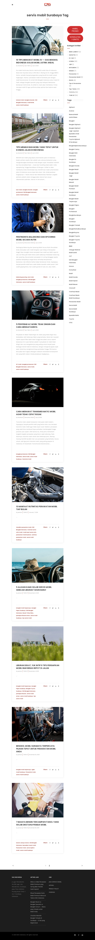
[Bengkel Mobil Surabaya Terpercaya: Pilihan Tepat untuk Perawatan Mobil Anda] (37, 724)
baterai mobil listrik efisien (73, 116)
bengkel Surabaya (72, 220)
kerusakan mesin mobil (29, 845)
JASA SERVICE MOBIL (55, 882)
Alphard (71, 107)
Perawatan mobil (31, 772)
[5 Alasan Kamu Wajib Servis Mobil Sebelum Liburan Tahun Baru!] (37, 565)
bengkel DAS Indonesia (73, 154)
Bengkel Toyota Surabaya (74, 241)
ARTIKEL (51, 885)
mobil (71, 273)
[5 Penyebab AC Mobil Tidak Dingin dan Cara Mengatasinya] (37, 305)
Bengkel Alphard (74, 124)
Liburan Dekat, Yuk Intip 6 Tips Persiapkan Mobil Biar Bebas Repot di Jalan (37, 666)
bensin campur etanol (22, 843)
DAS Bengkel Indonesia (29, 192)
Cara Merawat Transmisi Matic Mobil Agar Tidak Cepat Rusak (36, 413)
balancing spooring (21, 277)
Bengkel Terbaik (74, 225)
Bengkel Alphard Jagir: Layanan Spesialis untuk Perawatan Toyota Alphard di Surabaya (74, 135)
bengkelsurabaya (75, 215)
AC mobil (18, 364)
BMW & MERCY (73, 52)
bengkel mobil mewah (73, 181)
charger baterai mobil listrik (74, 251)
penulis (20, 512)
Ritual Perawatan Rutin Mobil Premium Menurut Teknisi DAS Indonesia (38, 895)
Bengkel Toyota (74, 236)
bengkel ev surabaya (72, 160)
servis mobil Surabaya (22, 105)
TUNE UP (25, 512)
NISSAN (71, 71)
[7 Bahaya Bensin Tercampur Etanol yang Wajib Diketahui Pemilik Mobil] (37, 800)
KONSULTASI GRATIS (75, 38)
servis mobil (30, 367)
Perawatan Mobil (29, 243)
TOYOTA (72, 92)
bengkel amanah (29, 100)
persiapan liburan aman (23, 615)
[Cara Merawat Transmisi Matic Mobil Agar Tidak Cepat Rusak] (37, 392)
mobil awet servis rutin (29, 532)
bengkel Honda (74, 166)
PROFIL (71, 80)
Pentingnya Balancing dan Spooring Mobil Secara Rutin (35, 238)
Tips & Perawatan (75, 83)
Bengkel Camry (74, 149)
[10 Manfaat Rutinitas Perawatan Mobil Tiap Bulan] (37, 484)
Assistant (20, 65)
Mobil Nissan (73, 284)
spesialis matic (74, 315)
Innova (71, 266)
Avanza (71, 111)
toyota (71, 319)
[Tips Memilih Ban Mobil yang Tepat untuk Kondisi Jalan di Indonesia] (37, 128)
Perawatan (72, 74)
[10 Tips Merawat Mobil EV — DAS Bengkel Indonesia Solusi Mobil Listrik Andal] (37, 40)
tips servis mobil (27, 618)
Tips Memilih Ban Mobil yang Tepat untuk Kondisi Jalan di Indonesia (37, 148)
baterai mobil (20, 100)
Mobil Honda (73, 277)
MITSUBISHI (72, 68)
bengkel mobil (73, 169)
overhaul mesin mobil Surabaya (74, 296)
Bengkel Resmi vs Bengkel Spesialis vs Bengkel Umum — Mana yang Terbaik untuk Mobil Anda (37, 906)
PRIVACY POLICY (54, 889)
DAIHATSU (72, 55)
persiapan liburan (21, 693)
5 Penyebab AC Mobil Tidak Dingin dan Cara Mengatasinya (35, 325)
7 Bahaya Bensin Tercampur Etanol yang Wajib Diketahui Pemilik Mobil (37, 823)
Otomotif (72, 288)
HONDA (71, 61)
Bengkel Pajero (74, 205)
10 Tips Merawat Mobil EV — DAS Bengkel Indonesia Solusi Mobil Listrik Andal (37, 61)
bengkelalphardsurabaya (77, 146)
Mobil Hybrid (73, 281)
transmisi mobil (26, 459)
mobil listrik (30, 102)
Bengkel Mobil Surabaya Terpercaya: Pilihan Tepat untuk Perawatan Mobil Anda (36, 749)
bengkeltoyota (74, 232)
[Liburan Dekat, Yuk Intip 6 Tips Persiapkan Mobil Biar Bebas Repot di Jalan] (37, 643)
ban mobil (19, 190)
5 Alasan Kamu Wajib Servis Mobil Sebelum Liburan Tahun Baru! (34, 588)
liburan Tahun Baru (28, 613)
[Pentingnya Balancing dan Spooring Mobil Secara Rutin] (37, 217)
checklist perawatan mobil (23, 527)
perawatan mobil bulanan (23, 535)
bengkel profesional (21, 279)
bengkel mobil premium (73, 187)
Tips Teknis (27, 65)
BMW (70, 246)
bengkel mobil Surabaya (73, 193)
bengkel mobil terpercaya (23, 608)
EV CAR (71, 58)
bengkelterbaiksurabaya (77, 229)
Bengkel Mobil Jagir (73, 174)
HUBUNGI (52, 892)
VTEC (70, 323)
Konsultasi (72, 270)
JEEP (70, 64)
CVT (70, 256)
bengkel (71, 121)
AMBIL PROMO (75, 29)
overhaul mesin (74, 292)
